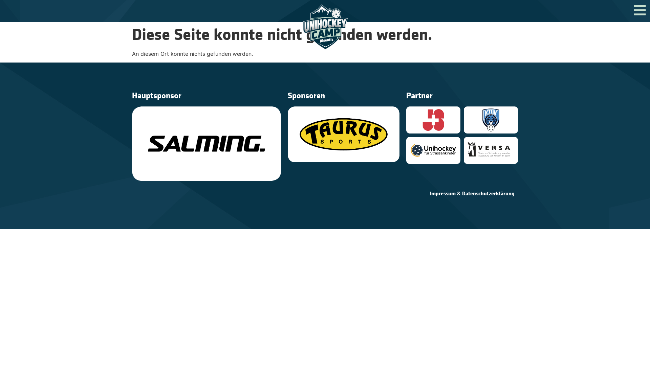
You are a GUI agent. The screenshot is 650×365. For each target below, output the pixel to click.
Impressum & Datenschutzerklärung (472, 193)
